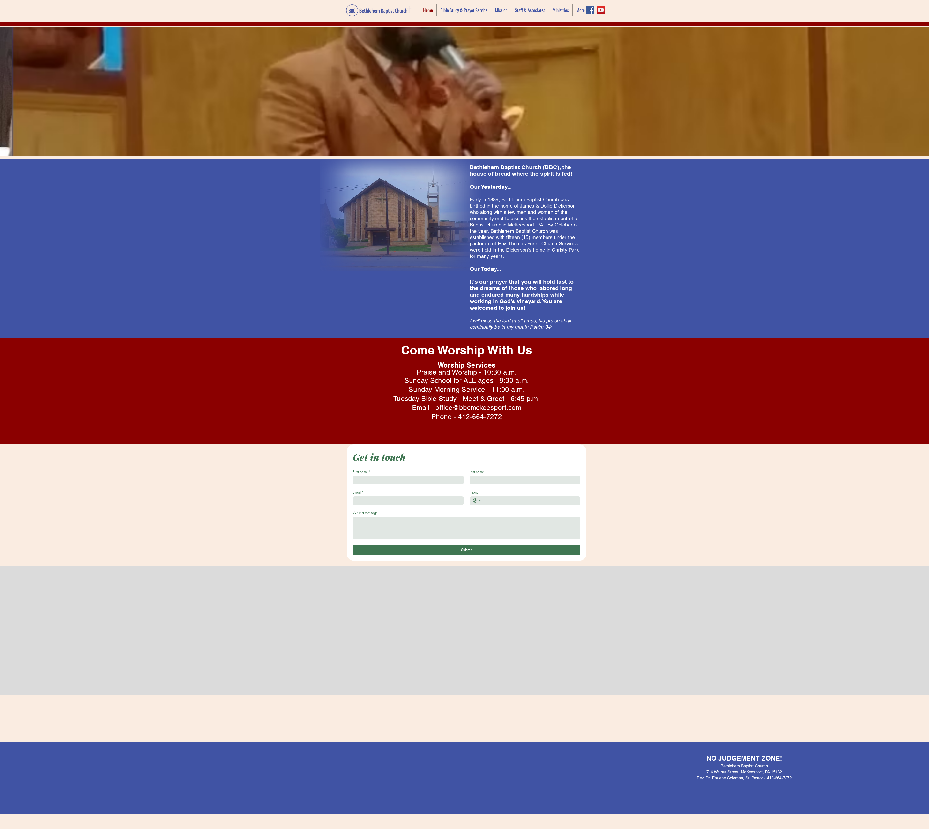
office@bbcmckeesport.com (478, 407)
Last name (477, 472)
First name (362, 472)
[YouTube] (601, 10)
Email (358, 492)
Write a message (365, 513)
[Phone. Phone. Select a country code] (477, 501)
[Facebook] (590, 10)
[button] (464, 91)
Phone (474, 492)
